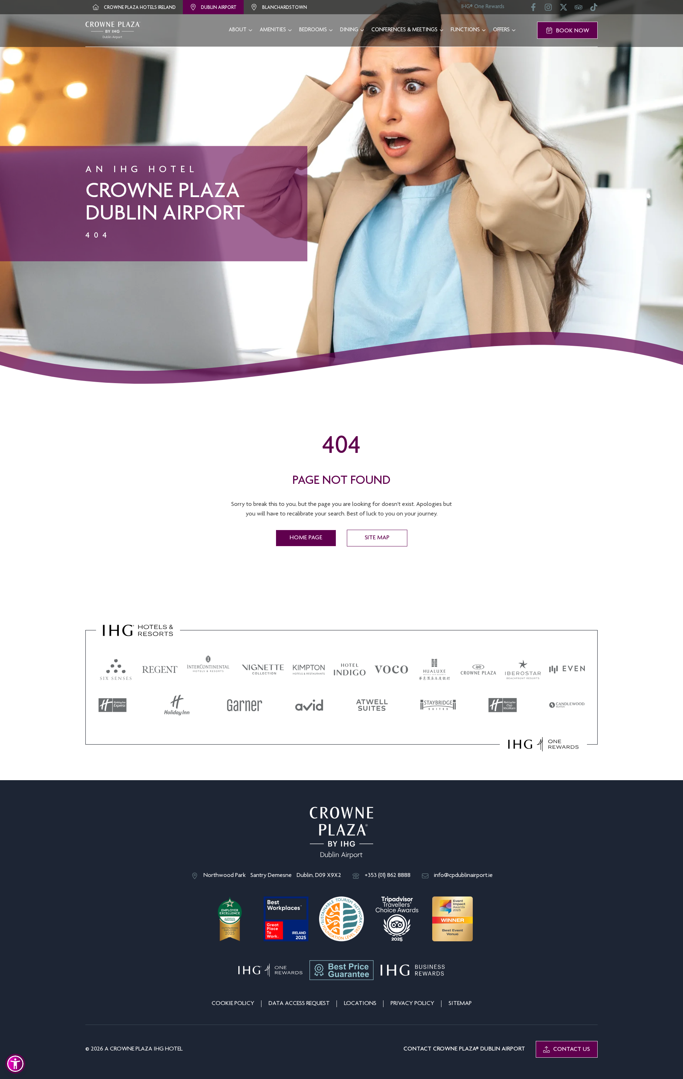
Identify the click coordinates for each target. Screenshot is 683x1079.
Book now (572, 31)
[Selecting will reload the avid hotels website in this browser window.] (309, 705)
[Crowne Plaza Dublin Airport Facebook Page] (533, 9)
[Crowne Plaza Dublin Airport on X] (564, 9)
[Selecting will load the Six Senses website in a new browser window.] (116, 669)
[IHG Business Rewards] (413, 970)
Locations (360, 1003)
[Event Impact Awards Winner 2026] (452, 919)
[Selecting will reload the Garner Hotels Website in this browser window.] (245, 705)
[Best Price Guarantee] (341, 970)
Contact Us (571, 1049)
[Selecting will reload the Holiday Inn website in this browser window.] (177, 705)
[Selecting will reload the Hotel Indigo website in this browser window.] (350, 669)
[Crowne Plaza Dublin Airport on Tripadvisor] (579, 9)
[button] (15, 1064)
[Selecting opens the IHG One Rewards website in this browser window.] (543, 744)
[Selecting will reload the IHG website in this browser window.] (138, 630)
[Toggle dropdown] (250, 30)
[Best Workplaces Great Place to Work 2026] (286, 919)
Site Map (377, 538)
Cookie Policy (233, 1003)
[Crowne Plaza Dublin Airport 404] (113, 30)
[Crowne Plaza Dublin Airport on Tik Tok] (594, 9)
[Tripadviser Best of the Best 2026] (397, 919)
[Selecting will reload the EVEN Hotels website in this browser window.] (567, 669)
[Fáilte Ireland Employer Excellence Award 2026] (230, 919)
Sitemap (460, 1003)
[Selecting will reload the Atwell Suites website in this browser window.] (372, 705)
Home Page (306, 538)
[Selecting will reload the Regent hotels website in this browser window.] (160, 669)
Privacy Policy (412, 1003)
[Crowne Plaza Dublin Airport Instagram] (548, 9)
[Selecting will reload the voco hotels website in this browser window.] (391, 669)
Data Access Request (299, 1003)
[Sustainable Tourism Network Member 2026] (341, 919)
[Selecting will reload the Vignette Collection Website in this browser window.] (263, 669)
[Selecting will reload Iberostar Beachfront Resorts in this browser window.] (523, 669)
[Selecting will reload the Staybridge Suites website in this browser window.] (438, 705)
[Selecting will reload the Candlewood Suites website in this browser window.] (567, 705)
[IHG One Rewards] (270, 970)
